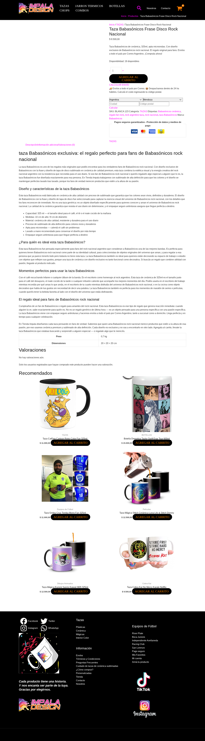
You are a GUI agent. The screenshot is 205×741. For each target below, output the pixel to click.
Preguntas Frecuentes (87, 662)
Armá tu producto (140, 662)
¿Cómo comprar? (84, 670)
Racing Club (138, 644)
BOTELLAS (117, 6)
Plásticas (80, 627)
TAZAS (64, 6)
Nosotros (151, 8)
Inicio (111, 24)
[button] (139, 8)
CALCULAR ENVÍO (119, 85)
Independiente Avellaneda (145, 640)
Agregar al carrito (128, 78)
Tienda (79, 677)
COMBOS (82, 10)
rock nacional (151, 115)
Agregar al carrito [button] (70, 442)
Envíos (79, 655)
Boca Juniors (138, 637)
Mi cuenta (137, 658)
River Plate (137, 633)
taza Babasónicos (168, 115)
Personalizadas (83, 673)
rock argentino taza (134, 115)
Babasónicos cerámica (169, 111)
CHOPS (64, 10)
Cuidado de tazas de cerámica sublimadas (97, 666)
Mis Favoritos (138, 655)
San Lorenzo (138, 648)
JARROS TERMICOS (89, 6)
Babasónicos (115, 118)
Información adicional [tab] (48, 145)
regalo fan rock (116, 115)
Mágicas (80, 634)
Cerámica (81, 631)
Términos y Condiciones (88, 659)
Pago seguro (138, 651)
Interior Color (82, 638)
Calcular (113, 108)
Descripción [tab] (31, 145)
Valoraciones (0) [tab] (67, 145)
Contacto (165, 8)
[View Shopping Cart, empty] (179, 8)
